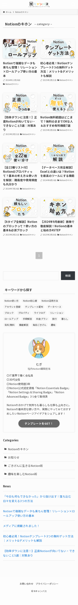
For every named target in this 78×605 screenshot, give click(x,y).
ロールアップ (11, 318)
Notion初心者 (30, 300)
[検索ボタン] (73, 4)
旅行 (54, 318)
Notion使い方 (12, 300)
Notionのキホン (18, 449)
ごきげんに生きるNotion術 (25, 466)
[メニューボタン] (4, 4)
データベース (54, 306)
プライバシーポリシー (47, 583)
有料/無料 (10, 324)
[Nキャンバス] (39, 4)
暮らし (64, 318)
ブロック (9, 312)
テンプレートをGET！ (39, 423)
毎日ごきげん (39, 324)
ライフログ (39, 312)
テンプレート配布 (34, 306)
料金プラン (42, 318)
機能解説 (23, 324)
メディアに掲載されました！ (21, 526)
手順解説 (27, 318)
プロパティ (23, 312)
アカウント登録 (12, 306)
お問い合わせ (26, 583)
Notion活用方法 (50, 300)
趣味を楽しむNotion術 (22, 474)
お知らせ (13, 457)
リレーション (56, 312)
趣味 (53, 324)
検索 (68, 276)
